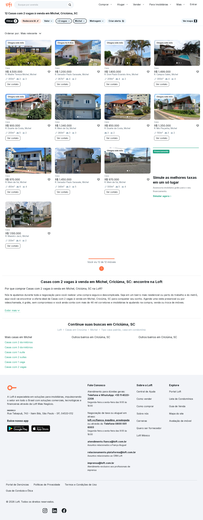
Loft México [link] (143, 435)
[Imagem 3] (32, 170)
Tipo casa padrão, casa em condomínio (123, 329)
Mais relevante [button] (29, 33)
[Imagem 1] (28, 63)
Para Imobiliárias (158, 4)
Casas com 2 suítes (15, 357)
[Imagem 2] (30, 116)
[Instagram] (45, 511)
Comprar (104, 4)
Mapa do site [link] (176, 413)
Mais (179, 4)
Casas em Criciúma (76, 329)
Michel (94, 329)
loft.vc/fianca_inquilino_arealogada (108, 420)
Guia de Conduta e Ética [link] (19, 490)
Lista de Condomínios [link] (181, 398)
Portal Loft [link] (175, 391)
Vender (137, 4)
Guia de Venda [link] (177, 406)
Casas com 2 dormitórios (19, 342)
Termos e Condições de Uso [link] (81, 484)
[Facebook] (64, 511)
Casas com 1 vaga (15, 362)
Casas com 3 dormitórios (19, 347)
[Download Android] (18, 429)
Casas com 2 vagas (15, 366)
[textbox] (44, 4)
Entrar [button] (193, 4)
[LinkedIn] (54, 511)
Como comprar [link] (145, 406)
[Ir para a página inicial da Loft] (10, 5)
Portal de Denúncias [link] (17, 484)
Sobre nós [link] (142, 413)
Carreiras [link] (142, 420)
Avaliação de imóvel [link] (180, 420)
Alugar (121, 4)
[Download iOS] (40, 429)
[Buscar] (69, 4)
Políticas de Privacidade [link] (47, 484)
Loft (59, 329)
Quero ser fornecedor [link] (149, 428)
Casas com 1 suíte (15, 352)
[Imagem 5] (36, 170)
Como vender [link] (144, 398)
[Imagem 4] (34, 170)
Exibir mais (11, 310)
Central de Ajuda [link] (146, 391)
